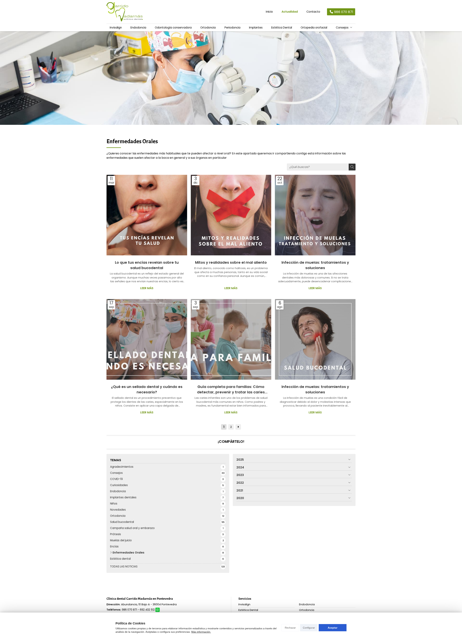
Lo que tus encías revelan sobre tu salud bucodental (147, 265)
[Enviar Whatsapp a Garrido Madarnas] (157, 610)
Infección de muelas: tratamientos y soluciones (315, 265)
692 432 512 (147, 609)
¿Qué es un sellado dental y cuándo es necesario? (146, 389)
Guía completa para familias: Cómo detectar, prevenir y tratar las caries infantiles (231, 389)
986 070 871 (129, 609)
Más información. (201, 631)
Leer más (146, 288)
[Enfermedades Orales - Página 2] (238, 427)
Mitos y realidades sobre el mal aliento (231, 262)
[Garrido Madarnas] (124, 11)
